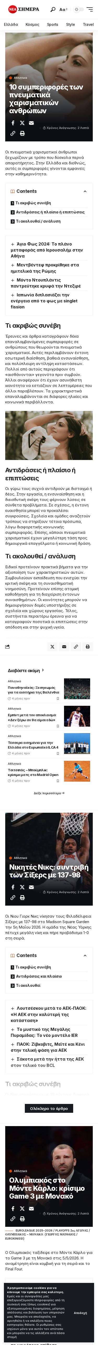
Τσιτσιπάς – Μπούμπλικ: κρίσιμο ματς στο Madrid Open (33, 772)
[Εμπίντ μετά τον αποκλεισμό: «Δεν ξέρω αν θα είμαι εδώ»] (77, 716)
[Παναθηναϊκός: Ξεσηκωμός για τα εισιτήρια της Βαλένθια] (77, 688)
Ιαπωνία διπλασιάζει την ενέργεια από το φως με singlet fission (44, 300)
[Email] (31, 123)
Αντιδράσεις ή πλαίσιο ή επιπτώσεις (50, 212)
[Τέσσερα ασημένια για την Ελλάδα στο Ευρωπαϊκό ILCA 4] (77, 743)
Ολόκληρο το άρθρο (49, 1108)
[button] (80, 1313)
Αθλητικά (20, 77)
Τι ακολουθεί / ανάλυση (38, 221)
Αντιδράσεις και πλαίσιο (39, 976)
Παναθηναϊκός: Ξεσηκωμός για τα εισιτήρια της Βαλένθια (33, 689)
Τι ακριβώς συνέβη (33, 203)
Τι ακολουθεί (28, 985)
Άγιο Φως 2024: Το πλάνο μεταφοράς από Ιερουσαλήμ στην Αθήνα (47, 250)
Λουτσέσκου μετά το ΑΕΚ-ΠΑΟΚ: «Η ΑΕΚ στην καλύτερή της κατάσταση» (49, 1014)
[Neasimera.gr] (24, 9)
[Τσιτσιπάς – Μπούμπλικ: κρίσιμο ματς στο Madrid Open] (77, 771)
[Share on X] (22, 123)
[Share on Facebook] (12, 123)
